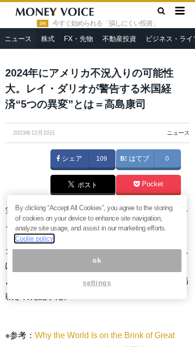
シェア (71, 158)
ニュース (18, 39)
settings (97, 283)
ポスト (86, 185)
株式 (48, 39)
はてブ (138, 158)
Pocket (151, 184)
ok (97, 260)
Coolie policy (34, 238)
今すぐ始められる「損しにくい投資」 (106, 23)
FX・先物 (78, 39)
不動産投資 (119, 39)
